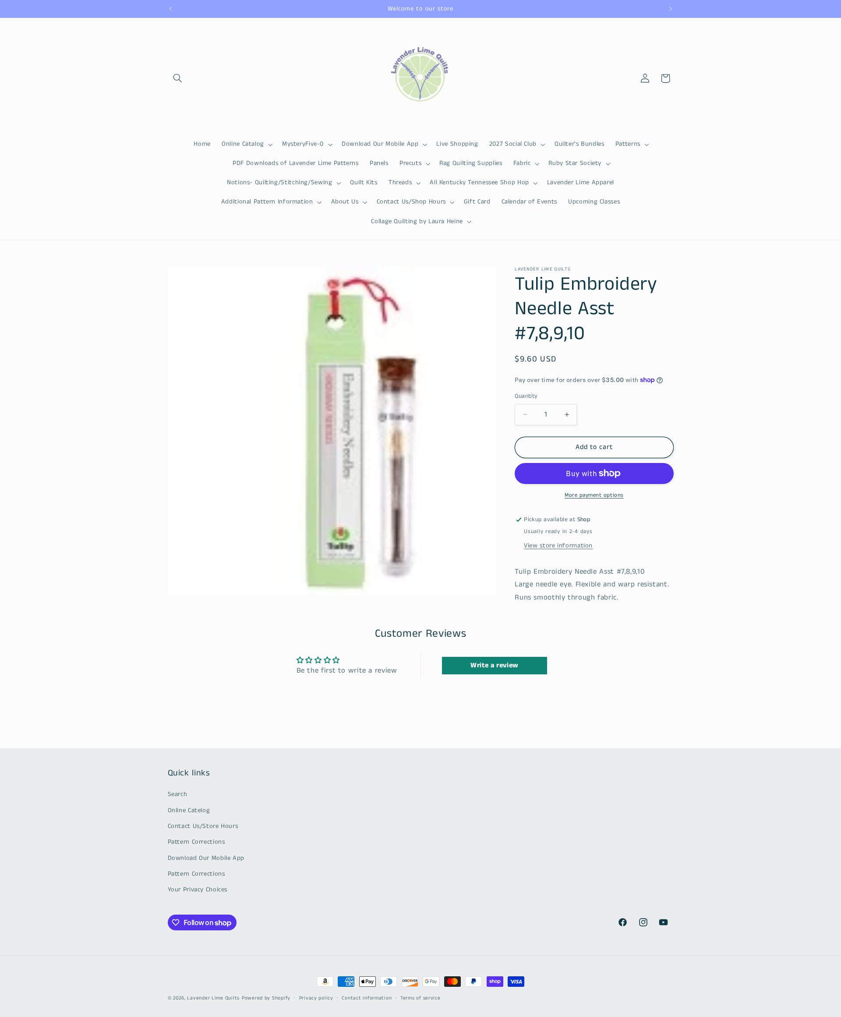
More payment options (594, 495)
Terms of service (420, 998)
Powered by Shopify (266, 998)
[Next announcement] (670, 9)
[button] (178, 78)
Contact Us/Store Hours (203, 826)
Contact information (367, 998)
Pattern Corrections (196, 842)
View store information (558, 545)
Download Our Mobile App (206, 858)
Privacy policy (316, 998)
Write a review (494, 665)
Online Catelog (189, 810)
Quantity (526, 396)
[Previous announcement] (170, 9)
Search (177, 794)
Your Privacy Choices (198, 890)
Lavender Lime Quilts (213, 998)
